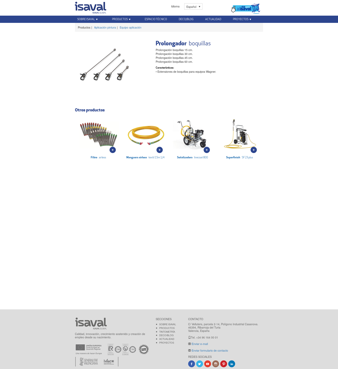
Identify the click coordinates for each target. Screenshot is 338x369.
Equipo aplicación (130, 27)
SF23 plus (239, 157)
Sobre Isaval (167, 324)
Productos (167, 328)
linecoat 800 (192, 157)
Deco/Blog (186, 19)
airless (98, 157)
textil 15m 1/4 (145, 157)
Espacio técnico (156, 19)
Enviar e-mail (199, 344)
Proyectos (166, 342)
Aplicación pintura (105, 27)
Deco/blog (166, 335)
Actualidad (213, 19)
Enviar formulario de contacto (209, 350)
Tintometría (167, 331)
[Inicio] (90, 7)
